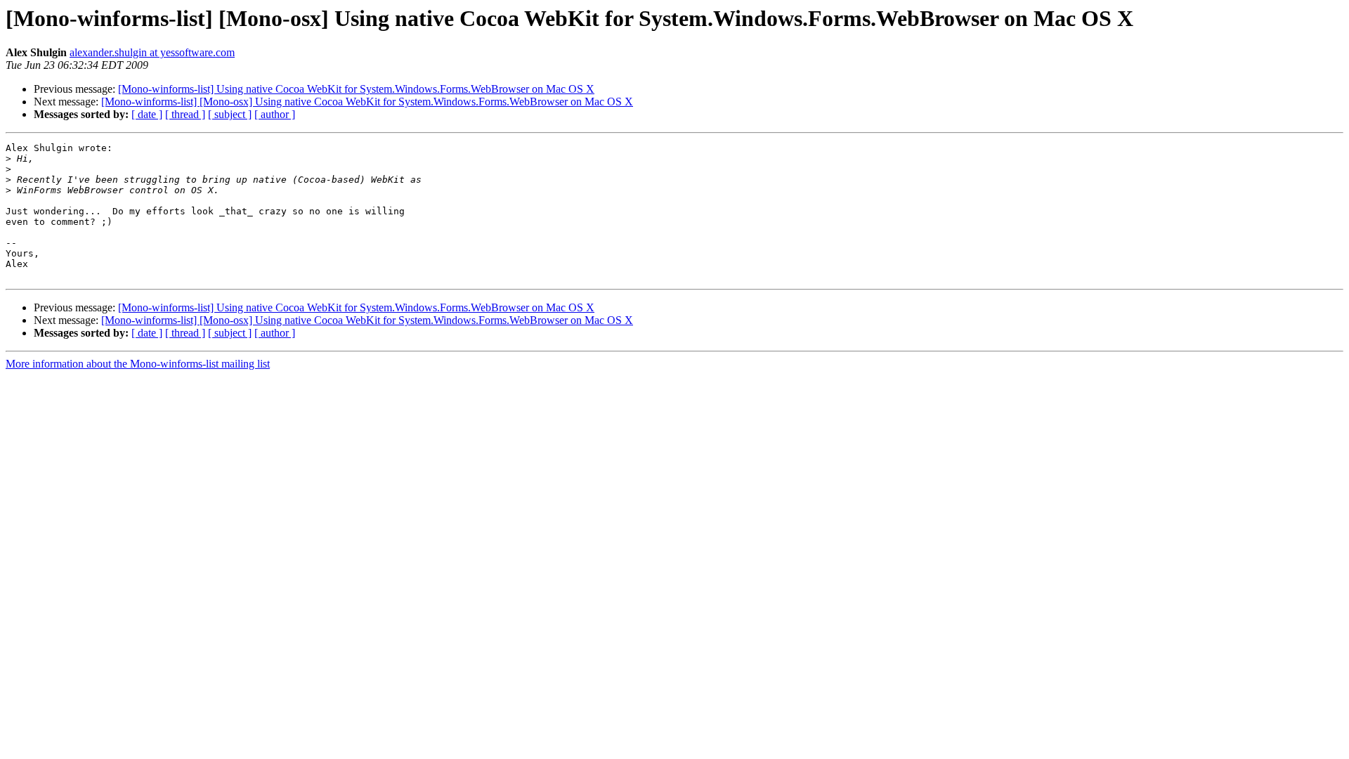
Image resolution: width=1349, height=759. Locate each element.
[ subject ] (230, 114)
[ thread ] (185, 114)
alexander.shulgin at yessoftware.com (152, 52)
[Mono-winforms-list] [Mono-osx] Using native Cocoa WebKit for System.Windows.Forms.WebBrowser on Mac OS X (367, 102)
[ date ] (146, 114)
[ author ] (274, 114)
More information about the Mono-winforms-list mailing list (138, 364)
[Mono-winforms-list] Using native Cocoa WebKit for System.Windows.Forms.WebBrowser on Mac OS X (356, 89)
